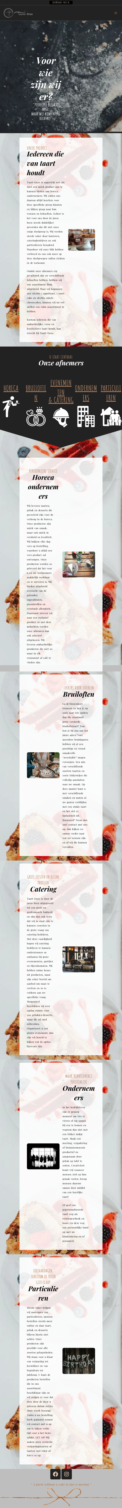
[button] (61, 2)
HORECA (11, 388)
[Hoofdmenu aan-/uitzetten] (115, 13)
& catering (61, 399)
